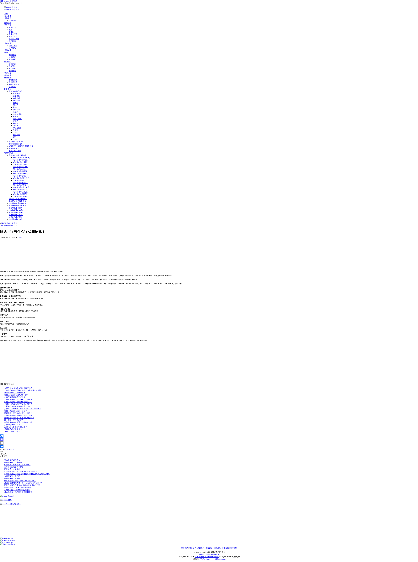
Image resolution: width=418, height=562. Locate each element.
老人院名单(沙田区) (20, 174)
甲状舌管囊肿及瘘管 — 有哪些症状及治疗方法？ (23, 485)
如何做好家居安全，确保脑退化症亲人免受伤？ (22, 409)
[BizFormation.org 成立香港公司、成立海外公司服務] (6, 538)
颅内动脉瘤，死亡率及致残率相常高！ (19, 492)
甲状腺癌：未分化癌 (12, 469)
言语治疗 (16, 96)
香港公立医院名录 (16, 142)
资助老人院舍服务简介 (17, 201)
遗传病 (11, 32)
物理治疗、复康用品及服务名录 (21, 146)
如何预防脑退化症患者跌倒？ (15, 411)
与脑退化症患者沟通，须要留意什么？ (19, 422)
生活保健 (12, 64)
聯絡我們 (192, 548)
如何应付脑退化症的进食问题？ (16, 395)
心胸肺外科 (17, 114)
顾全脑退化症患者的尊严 (14, 420)
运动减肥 (12, 59)
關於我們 (184, 548)
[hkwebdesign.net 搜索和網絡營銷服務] (6, 542)
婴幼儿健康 (13, 46)
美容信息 (7, 73)
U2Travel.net (204, 559)
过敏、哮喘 (13, 36)
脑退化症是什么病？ (12, 431)
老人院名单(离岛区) (20, 192)
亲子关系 (12, 48)
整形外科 (16, 135)
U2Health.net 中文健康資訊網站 (207, 557)
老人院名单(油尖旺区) (21, 178)
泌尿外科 (16, 110)
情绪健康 (7, 50)
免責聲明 (209, 548)
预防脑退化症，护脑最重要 (14, 393)
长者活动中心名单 (16, 219)
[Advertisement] (65, 253)
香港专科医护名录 (16, 91)
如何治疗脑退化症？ (8, 226)
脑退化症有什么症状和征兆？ (15, 427)
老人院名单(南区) (19, 180)
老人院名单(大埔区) (20, 160)
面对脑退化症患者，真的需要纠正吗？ (19, 418)
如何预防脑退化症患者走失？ (15, 397)
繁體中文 (15, 7)
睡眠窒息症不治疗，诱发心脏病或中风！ (20, 481)
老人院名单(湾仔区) (20, 194)
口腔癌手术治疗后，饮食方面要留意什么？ (20, 471)
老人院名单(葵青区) (20, 190)
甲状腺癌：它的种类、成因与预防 (17, 465)
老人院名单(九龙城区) (21, 158)
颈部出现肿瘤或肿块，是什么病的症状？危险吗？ (23, 483)
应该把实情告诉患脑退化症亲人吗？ (18, 415)
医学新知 (12, 41)
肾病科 (15, 116)
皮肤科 (15, 121)
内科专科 (16, 98)
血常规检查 (13, 80)
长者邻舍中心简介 (16, 212)
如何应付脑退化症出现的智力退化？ (18, 402)
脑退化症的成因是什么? (10, 223)
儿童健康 (7, 43)
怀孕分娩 (7, 18)
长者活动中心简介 (16, 217)
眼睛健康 (12, 71)
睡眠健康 (12, 55)
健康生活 (7, 52)
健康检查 (7, 78)
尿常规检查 (13, 82)
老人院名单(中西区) (20, 162)
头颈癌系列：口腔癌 (12, 476)
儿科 (15, 139)
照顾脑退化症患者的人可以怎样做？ (18, 413)
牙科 (15, 132)
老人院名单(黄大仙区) (21, 187)
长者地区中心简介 (16, 208)
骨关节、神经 (14, 39)
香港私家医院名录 (16, 144)
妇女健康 (7, 16)
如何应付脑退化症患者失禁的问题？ (18, 404)
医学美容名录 (14, 148)
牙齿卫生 (12, 66)
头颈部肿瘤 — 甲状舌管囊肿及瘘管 (17, 487)
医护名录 (7, 89)
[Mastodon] (209, 439)
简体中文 (15, 10)
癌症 (10, 30)
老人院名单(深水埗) (20, 183)
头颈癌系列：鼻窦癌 (12, 478)
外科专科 (16, 100)
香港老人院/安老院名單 (18, 155)
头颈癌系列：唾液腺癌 (13, 462)
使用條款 (225, 548)
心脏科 (15, 112)
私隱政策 (217, 548)
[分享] (209, 446)
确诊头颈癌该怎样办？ (13, 460)
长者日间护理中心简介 (17, 203)
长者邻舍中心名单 (16, 215)
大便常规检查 (14, 84)
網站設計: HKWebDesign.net (209, 554)
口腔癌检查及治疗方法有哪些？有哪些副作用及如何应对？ (27, 474)
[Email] (209, 443)
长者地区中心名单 (16, 210)
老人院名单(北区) (19, 169)
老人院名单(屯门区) (20, 167)
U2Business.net (220, 559)
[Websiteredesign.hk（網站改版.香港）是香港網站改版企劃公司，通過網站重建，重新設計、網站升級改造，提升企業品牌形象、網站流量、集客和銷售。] (7, 540)
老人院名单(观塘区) (20, 196)
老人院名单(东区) (19, 176)
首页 (6, 14)
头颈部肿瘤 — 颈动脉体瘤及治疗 (17, 490)
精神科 (15, 123)
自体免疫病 (13, 34)
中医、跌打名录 (15, 151)
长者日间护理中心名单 (17, 206)
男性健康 (7, 75)
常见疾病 (7, 25)
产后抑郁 (12, 20)
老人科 (15, 105)
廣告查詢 (200, 548)
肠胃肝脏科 (17, 119)
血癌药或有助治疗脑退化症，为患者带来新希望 (22, 390)
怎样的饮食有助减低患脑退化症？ (17, 406)
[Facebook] (209, 436)
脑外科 (15, 126)
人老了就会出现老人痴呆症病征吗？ (18, 388)
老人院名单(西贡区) (20, 171)
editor (21, 237)
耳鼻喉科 (12, 68)
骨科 (15, 107)
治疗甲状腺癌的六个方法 (14, 467)
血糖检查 (12, 87)
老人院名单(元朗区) (20, 164)
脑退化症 (12, 27)
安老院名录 (8, 153)
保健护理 (7, 62)
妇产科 (15, 103)
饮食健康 (12, 57)
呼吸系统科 (17, 128)
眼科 (15, 137)
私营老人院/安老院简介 (18, 199)
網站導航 (233, 548)
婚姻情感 (7, 23)
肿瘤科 (15, 130)
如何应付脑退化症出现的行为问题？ (18, 399)
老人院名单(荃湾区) (20, 185)
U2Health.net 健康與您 (8, 1)
